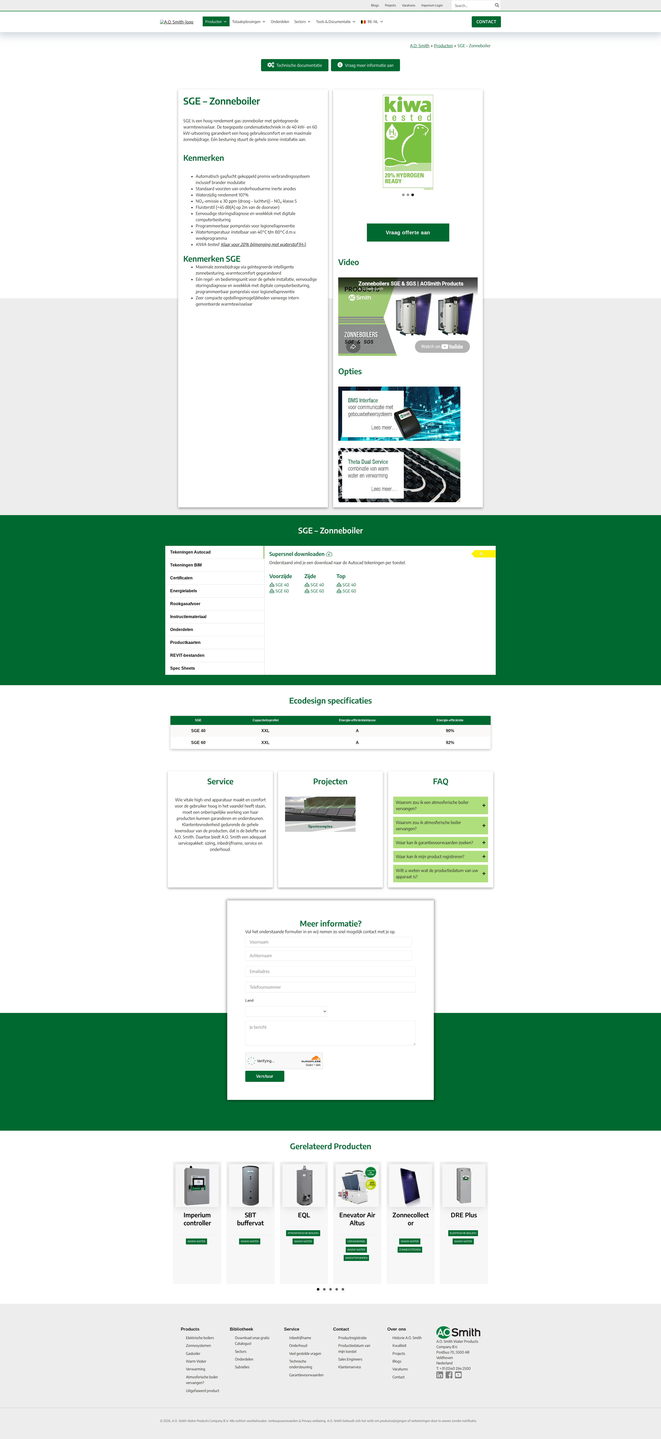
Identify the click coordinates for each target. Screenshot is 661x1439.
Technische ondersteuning (300, 1364)
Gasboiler (193, 1353)
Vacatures (400, 1369)
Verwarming (255, 1241)
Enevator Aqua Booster (470, 1223)
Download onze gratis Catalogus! (252, 1341)
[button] (403, 195)
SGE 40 (281, 584)
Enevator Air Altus (256, 1219)
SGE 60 (281, 591)
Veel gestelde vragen (305, 1353)
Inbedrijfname (300, 1338)
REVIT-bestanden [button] (187, 655)
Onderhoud (298, 1345)
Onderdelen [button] (181, 629)
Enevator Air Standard (416, 1219)
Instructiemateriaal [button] (188, 616)
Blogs (396, 1361)
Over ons (396, 1329)
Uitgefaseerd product (202, 1390)
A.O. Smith (419, 45)
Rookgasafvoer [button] (185, 604)
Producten (213, 21)
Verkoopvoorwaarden (283, 1421)
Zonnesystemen (308, 1249)
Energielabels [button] (183, 591)
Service (291, 1329)
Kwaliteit (399, 1345)
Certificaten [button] (181, 578)
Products (190, 1329)
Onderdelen (280, 21)
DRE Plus (363, 1215)
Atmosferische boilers (201, 1233)
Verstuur (264, 1076)
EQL (203, 1215)
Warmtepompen (255, 1257)
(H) (263, 244)
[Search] (497, 5)
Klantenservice (349, 1367)
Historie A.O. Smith (407, 1338)
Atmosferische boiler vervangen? (202, 1380)
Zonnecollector (309, 1219)
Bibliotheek (241, 1329)
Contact (341, 1329)
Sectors (300, 21)
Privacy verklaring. (314, 1421)
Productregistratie (352, 1338)
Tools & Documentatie (333, 21)
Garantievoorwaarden (306, 1375)
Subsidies (242, 1367)
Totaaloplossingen (246, 21)
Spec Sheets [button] (182, 668)
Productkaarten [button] (185, 642)
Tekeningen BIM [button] (186, 565)
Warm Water (202, 1241)
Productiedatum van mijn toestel (354, 1348)
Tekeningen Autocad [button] (190, 552)
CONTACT (486, 21)
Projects (398, 1353)
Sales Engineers (350, 1359)
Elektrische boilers (362, 1233)
